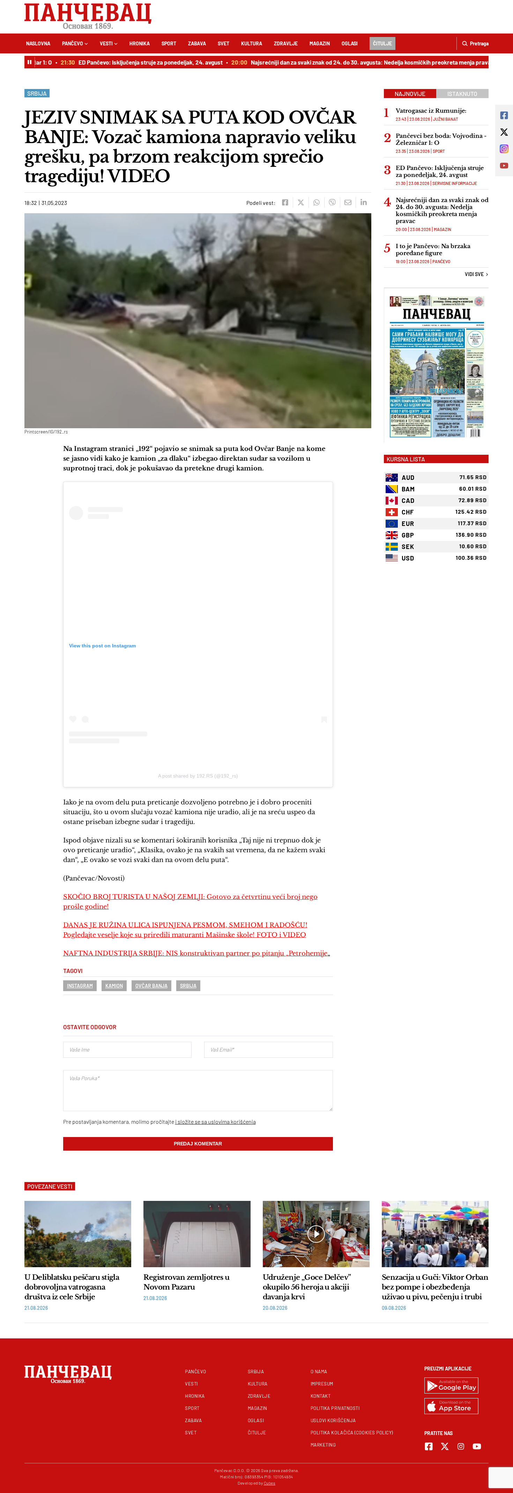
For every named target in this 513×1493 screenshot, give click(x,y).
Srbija (37, 93)
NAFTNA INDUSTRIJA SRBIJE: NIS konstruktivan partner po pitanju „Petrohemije (195, 953)
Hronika (139, 43)
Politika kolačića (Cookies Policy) (352, 1432)
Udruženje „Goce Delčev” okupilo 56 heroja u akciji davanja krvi (307, 1287)
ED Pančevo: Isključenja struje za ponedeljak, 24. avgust (136, 62)
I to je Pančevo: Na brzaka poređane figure (433, 250)
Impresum (322, 1384)
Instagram (80, 986)
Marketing (323, 1445)
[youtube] (477, 1446)
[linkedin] (363, 202)
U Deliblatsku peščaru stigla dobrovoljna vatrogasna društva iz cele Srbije (71, 1287)
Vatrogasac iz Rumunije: (431, 110)
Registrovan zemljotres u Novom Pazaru (186, 1282)
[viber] (332, 202)
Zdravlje (286, 43)
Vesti (106, 43)
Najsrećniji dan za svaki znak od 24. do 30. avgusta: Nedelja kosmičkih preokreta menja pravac (358, 62)
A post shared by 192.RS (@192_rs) (198, 776)
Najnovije (410, 93)
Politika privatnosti (335, 1408)
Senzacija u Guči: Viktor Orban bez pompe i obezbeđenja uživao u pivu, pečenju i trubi (435, 1287)
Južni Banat (445, 119)
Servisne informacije (454, 183)
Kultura (251, 43)
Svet (223, 43)
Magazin (320, 43)
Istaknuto (462, 93)
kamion (114, 986)
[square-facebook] (428, 1446)
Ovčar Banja (151, 986)
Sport (169, 43)
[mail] (348, 202)
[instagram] (460, 1446)
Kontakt (321, 1396)
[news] (77, 1234)
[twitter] (300, 202)
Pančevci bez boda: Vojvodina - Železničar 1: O (441, 139)
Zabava (197, 43)
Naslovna (38, 43)
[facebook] (285, 202)
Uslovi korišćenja (333, 1420)
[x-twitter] (444, 1446)
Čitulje (382, 43)
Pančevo (72, 43)
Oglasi (350, 43)
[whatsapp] (316, 202)
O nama (319, 1371)
